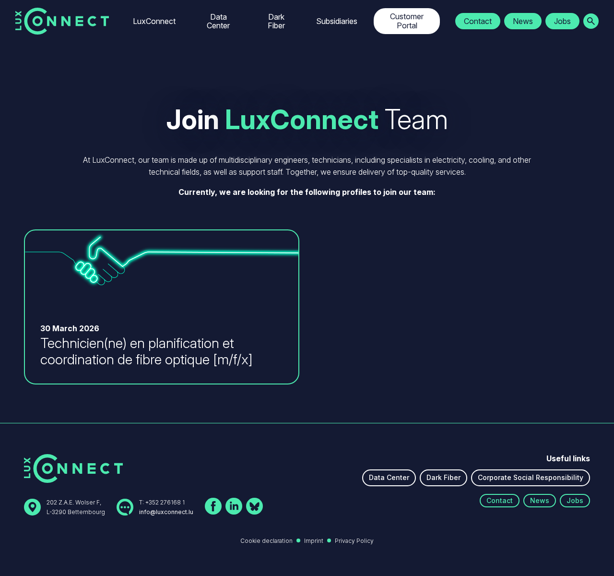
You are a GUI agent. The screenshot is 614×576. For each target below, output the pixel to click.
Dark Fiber (276, 21)
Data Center (218, 21)
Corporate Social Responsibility (530, 477)
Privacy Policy (354, 540)
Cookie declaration (266, 540)
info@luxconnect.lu (166, 512)
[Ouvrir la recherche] (591, 21)
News (523, 21)
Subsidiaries (336, 21)
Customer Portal (407, 21)
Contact (478, 21)
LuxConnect (154, 21)
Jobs (562, 21)
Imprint (313, 540)
